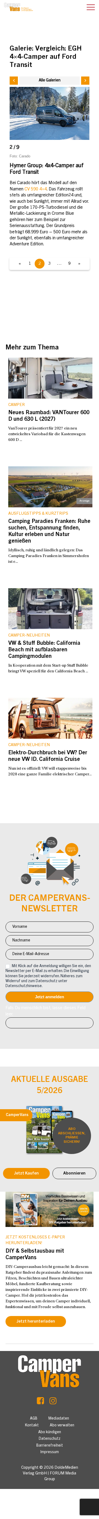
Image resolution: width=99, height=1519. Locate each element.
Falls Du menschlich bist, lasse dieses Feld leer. (46, 1011)
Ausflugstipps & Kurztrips (38, 514)
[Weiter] (85, 80)
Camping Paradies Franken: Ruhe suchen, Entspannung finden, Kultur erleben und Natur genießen (49, 531)
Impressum (49, 1452)
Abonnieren (74, 1173)
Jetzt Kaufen (26, 1173)
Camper (16, 405)
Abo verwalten (62, 1425)
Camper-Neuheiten (29, 636)
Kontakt (32, 1425)
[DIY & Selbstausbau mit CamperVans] (50, 1209)
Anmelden (50, 996)
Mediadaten (58, 1419)
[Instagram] (53, 1402)
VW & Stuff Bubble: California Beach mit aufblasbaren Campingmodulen (44, 650)
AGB (33, 1419)
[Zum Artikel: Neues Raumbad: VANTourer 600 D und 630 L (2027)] (50, 378)
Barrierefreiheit (49, 1446)
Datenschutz (50, 1439)
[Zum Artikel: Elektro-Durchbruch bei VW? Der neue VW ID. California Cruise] (50, 718)
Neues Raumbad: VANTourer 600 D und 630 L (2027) (48, 416)
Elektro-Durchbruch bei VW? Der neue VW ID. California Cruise (47, 756)
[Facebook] (40, 1402)
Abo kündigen (49, 1432)
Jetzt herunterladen (35, 1322)
